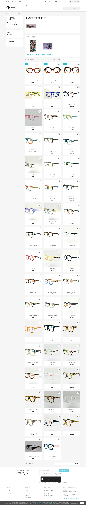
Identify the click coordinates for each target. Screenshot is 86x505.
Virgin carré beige (33, 433)
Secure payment (29, 497)
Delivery (27, 490)
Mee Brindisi (33, 268)
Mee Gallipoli (72, 245)
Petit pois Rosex (33, 127)
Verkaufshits (8, 493)
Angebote (8, 490)
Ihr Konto (47, 488)
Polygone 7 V (72, 362)
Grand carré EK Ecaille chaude (72, 339)
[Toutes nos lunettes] (33, 46)
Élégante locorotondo (33, 315)
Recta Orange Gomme (33, 339)
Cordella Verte (33, 245)
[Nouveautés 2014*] (47, 46)
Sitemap (27, 499)
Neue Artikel (8, 492)
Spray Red (52, 127)
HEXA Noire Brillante (71, 104)
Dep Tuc (72, 151)
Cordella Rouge (71, 221)
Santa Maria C (72, 198)
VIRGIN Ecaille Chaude (33, 409)
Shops (26, 500)
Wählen (71, 59)
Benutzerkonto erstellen (49, 493)
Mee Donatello (52, 245)
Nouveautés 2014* (25, 6)
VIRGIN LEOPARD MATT (52, 409)
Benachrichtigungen (48, 495)
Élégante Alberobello (52, 315)
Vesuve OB (52, 198)
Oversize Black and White (52, 433)
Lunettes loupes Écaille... (33, 80)
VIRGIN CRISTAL (71, 409)
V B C (52, 104)
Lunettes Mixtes (11, 19)
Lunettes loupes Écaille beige (72, 80)
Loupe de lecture (52, 6)
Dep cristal (33, 174)
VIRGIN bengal (72, 386)
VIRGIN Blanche (52, 386)
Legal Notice (28, 492)
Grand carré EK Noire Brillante (52, 339)
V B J (33, 104)
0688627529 (18, 1)
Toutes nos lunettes (38, 6)
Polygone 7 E (52, 362)
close (82, 503)
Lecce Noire (71, 268)
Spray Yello (71, 127)
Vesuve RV (33, 198)
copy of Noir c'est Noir (33, 456)
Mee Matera (52, 268)
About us (74, 6)
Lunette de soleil (64, 6)
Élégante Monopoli (71, 292)
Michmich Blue (52, 456)
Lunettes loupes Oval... (52, 80)
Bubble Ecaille (33, 386)
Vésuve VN (71, 174)
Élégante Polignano (52, 292)
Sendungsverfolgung (49, 490)
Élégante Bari (33, 292)
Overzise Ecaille (71, 433)
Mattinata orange (33, 151)
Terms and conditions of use (31, 493)
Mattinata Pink (52, 151)
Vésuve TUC (52, 174)
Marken (9, 32)
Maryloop (9, 34)
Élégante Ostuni (71, 315)
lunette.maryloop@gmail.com (73, 498)
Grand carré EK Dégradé (33, 362)
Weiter (77, 464)
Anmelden (46, 492)
